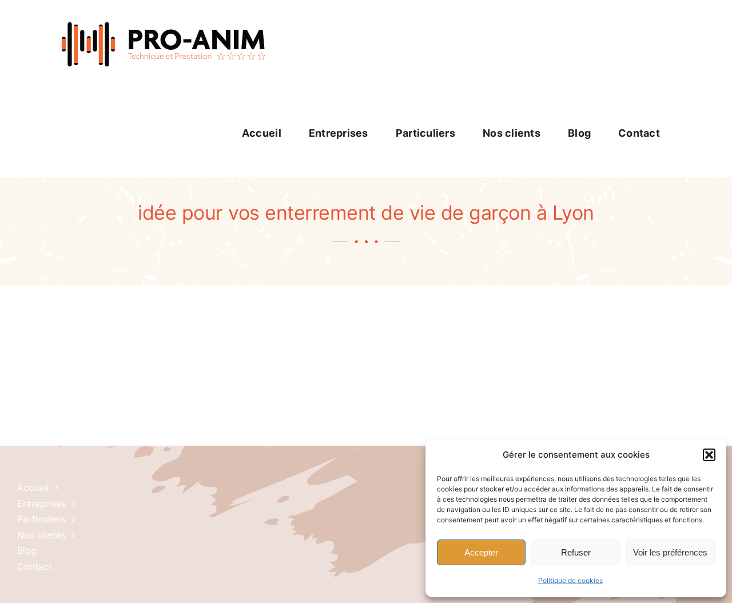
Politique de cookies (570, 580)
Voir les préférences (670, 552)
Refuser (576, 552)
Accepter (481, 552)
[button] (709, 455)
